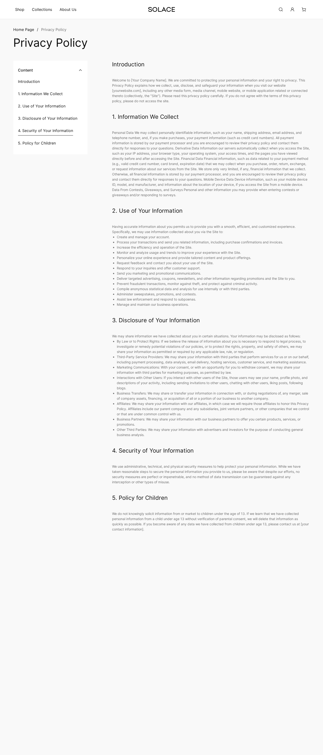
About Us (68, 9)
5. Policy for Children (37, 143)
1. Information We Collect (40, 93)
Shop (19, 9)
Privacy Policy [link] (53, 29)
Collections (42, 9)
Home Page (23, 29)
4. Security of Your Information (45, 130)
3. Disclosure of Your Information (47, 118)
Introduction (29, 81)
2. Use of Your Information (41, 106)
